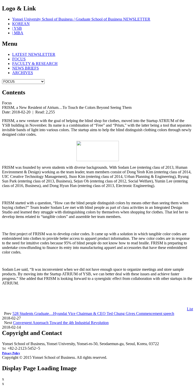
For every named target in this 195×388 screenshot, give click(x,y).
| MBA (17, 33)
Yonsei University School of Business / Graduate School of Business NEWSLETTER (81, 19)
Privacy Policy (11, 353)
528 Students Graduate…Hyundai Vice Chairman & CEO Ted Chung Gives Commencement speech (93, 313)
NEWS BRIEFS (25, 68)
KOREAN (21, 24)
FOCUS (19, 59)
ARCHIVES (22, 73)
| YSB (17, 28)
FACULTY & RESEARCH (35, 63)
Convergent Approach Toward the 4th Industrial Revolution (61, 322)
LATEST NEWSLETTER (33, 54)
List (190, 309)
